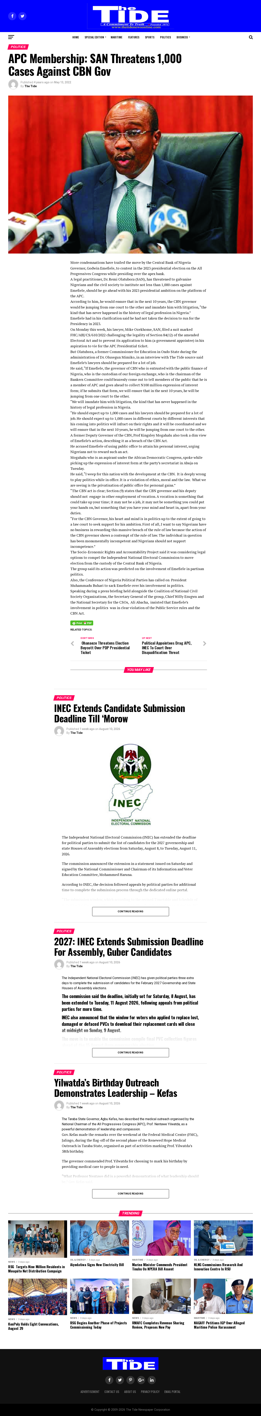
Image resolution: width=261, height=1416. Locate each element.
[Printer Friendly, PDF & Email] (81, 622)
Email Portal (172, 1391)
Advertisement (90, 1391)
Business (182, 37)
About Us (130, 1391)
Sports (149, 37)
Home (75, 37)
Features (133, 37)
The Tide (30, 86)
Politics (165, 37)
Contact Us (111, 1391)
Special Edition (94, 37)
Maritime (116, 37)
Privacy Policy (150, 1391)
